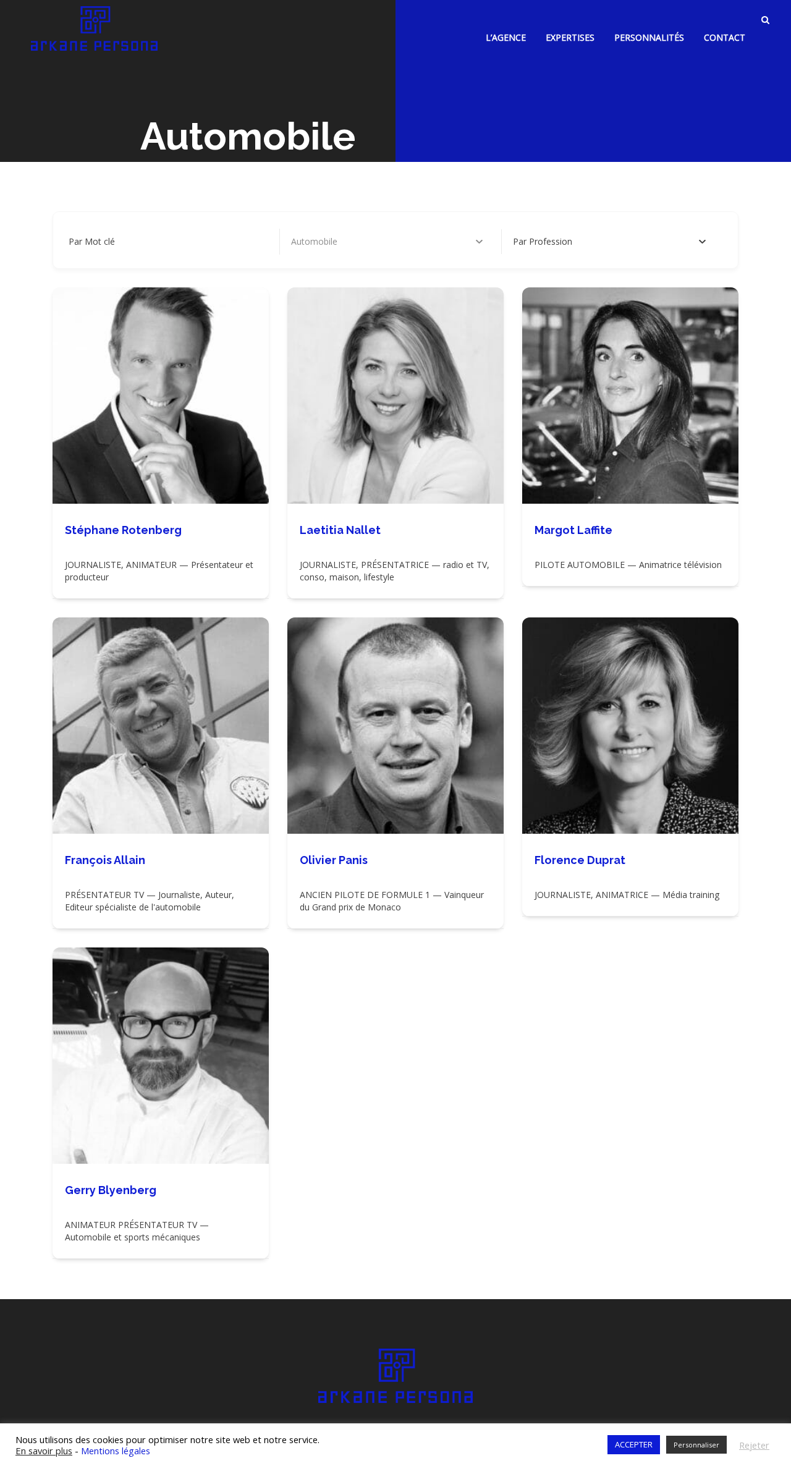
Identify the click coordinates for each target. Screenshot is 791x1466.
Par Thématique (323, 241)
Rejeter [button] (754, 1445)
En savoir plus (43, 1450)
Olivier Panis (334, 860)
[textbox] (542, 241)
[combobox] (609, 241)
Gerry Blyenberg (110, 1190)
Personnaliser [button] (696, 1444)
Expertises (570, 37)
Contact (724, 37)
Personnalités (649, 37)
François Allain (105, 860)
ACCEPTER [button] (634, 1444)
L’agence (506, 37)
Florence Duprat (580, 860)
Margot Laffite (573, 529)
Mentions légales (115, 1450)
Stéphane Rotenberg (123, 529)
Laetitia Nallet (340, 529)
